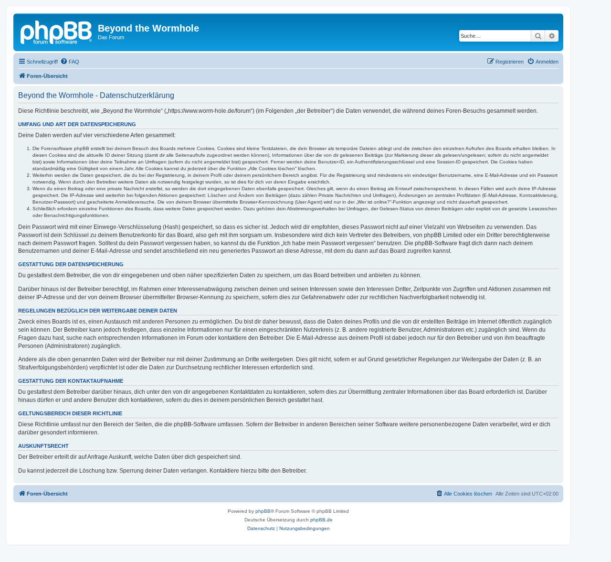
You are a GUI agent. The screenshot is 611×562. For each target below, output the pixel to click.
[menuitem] (69, 61)
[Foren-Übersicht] (57, 31)
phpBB (263, 511)
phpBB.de (321, 519)
